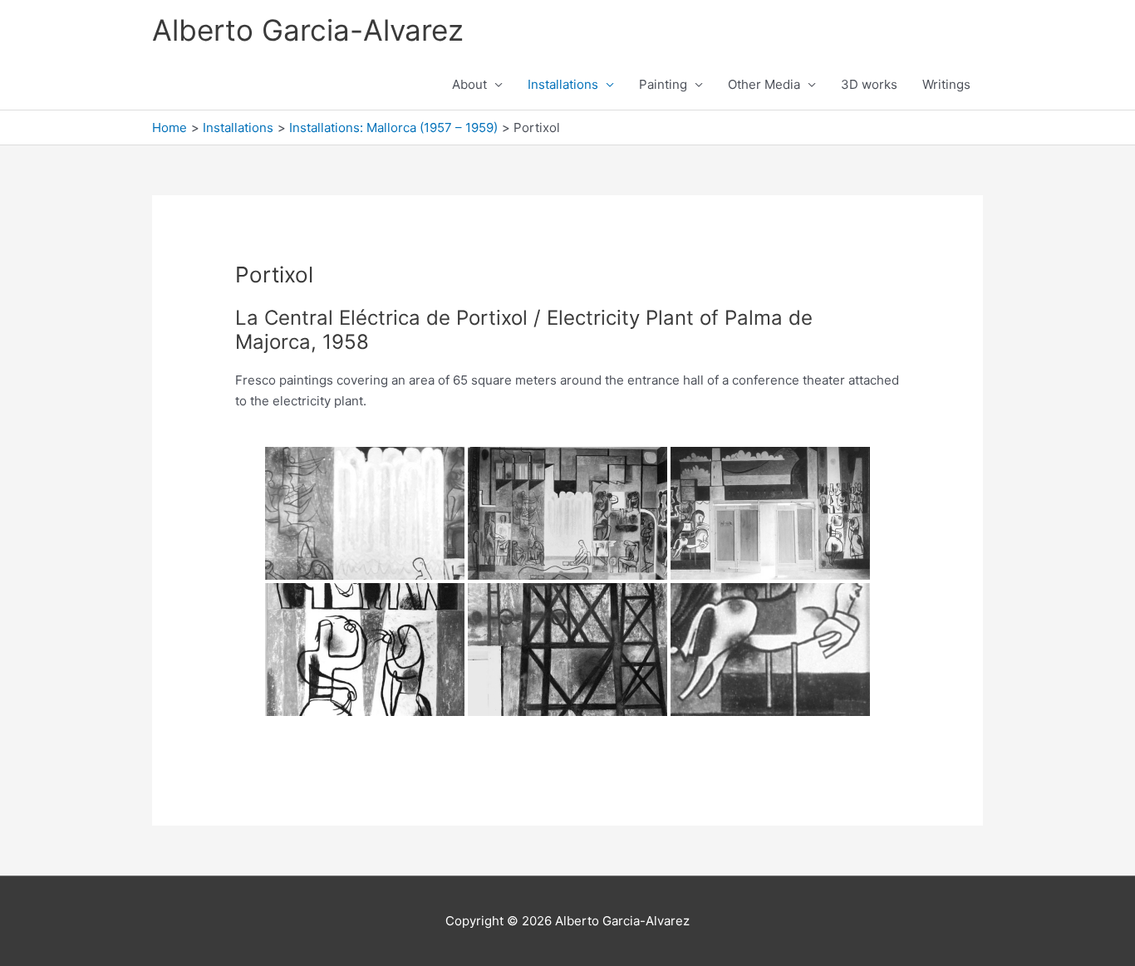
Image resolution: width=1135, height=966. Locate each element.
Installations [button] (563, 84)
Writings (946, 84)
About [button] (469, 84)
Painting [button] (663, 84)
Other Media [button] (764, 84)
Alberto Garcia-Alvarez (308, 29)
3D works (869, 84)
